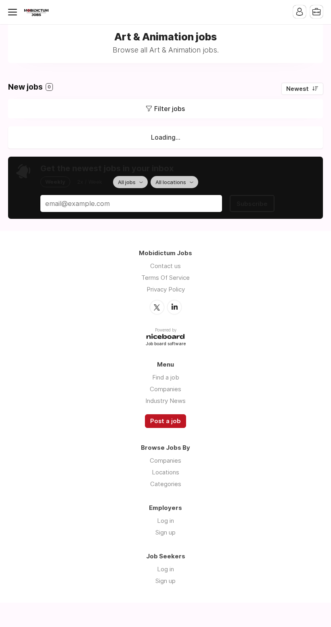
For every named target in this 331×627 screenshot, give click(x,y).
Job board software (166, 344)
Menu (14, 12)
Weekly (55, 181)
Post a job (165, 421)
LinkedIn (174, 307)
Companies (165, 389)
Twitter (157, 307)
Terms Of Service (165, 277)
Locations (165, 472)
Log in (165, 520)
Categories (165, 484)
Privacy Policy (166, 289)
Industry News (165, 401)
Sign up (165, 532)
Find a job (165, 377)
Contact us (165, 266)
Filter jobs (169, 109)
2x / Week (89, 181)
